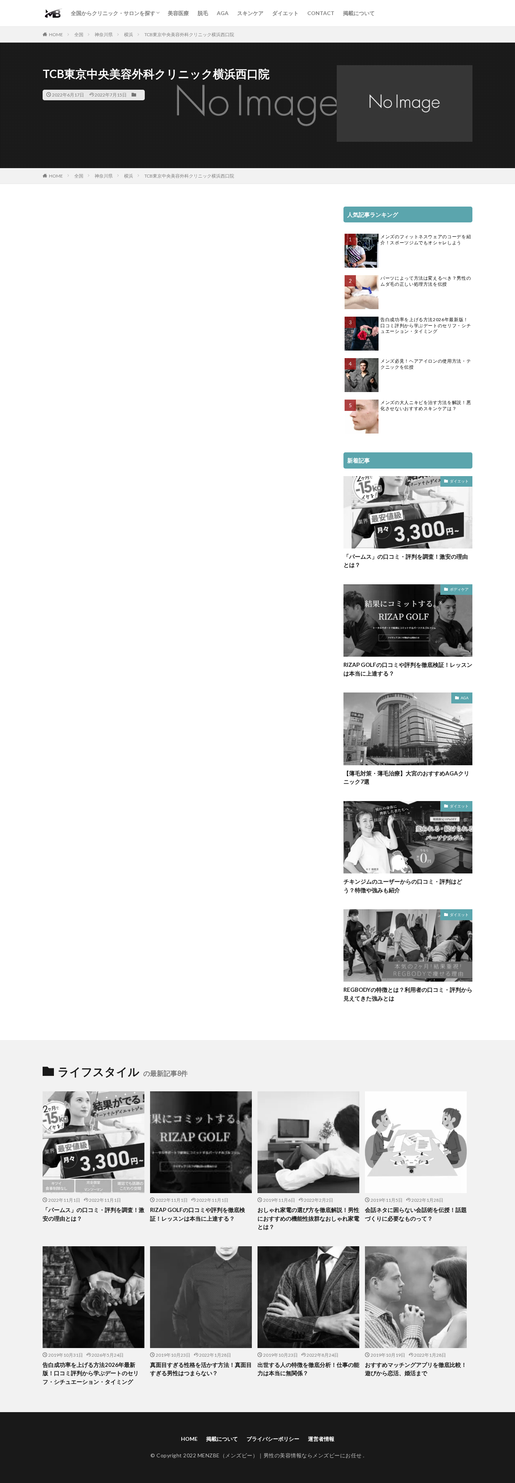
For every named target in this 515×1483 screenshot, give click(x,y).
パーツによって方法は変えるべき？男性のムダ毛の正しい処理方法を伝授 (425, 281)
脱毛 (203, 13)
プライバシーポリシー (273, 1439)
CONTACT (320, 13)
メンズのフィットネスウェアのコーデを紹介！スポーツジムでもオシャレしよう (425, 239)
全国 (78, 34)
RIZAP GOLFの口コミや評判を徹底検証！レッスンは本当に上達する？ (407, 669)
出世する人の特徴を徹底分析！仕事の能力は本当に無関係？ (308, 1369)
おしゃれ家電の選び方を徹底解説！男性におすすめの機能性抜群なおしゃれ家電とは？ (308, 1218)
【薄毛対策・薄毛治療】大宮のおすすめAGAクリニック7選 (406, 777)
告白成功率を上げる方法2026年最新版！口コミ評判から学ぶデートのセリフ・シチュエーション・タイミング (425, 325)
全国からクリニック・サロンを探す (113, 13)
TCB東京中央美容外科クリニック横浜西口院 (189, 34)
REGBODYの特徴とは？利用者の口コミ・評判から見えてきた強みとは (407, 994)
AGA (222, 13)
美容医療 (178, 13)
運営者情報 (321, 1439)
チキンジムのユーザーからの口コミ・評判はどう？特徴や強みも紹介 (402, 885)
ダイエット (285, 13)
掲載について (359, 13)
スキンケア (250, 13)
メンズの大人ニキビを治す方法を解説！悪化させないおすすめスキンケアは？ (425, 405)
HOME (56, 34)
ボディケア (459, 589)
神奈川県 (104, 34)
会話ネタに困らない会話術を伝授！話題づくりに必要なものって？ (416, 1214)
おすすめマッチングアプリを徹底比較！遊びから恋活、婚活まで (416, 1369)
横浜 (128, 34)
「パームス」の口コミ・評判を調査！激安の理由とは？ (405, 560)
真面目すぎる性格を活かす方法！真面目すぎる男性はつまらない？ (201, 1369)
